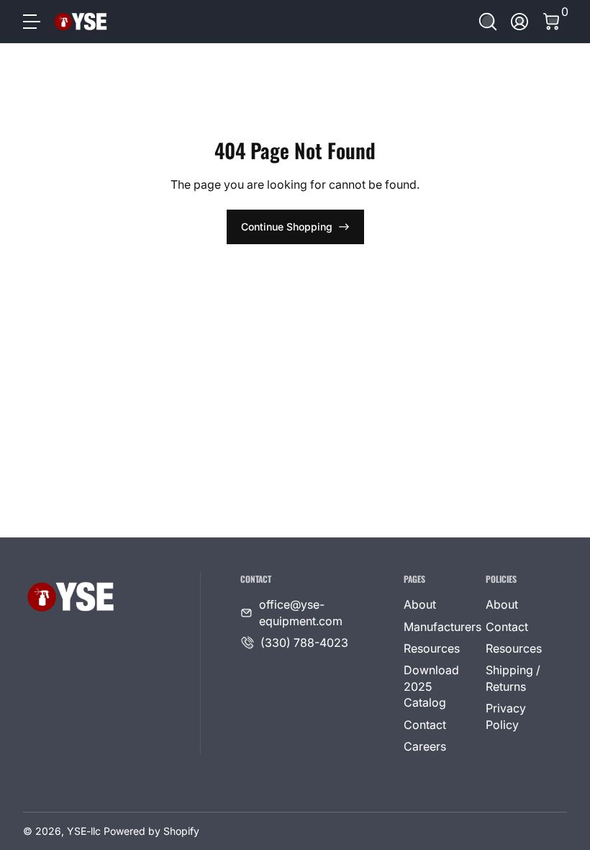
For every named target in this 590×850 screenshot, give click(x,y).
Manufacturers (442, 626)
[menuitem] (438, 604)
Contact (425, 724)
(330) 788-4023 (304, 642)
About (420, 604)
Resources (432, 648)
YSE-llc (84, 831)
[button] (488, 21)
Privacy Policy (506, 716)
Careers (425, 746)
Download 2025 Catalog (431, 686)
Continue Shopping (286, 226)
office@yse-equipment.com (300, 612)
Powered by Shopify (151, 831)
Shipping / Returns (513, 678)
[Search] (488, 21)
